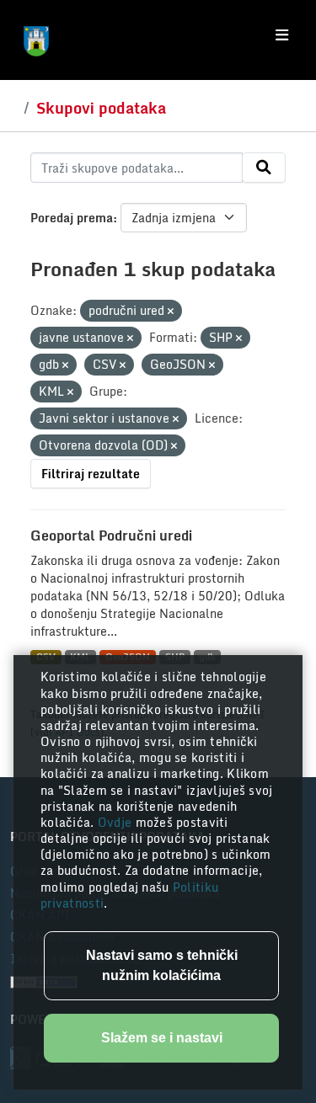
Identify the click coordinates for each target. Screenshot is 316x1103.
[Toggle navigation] (282, 35)
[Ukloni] (171, 311)
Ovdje (117, 822)
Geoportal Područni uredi (111, 535)
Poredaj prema (71, 217)
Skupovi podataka (101, 108)
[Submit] (264, 167)
